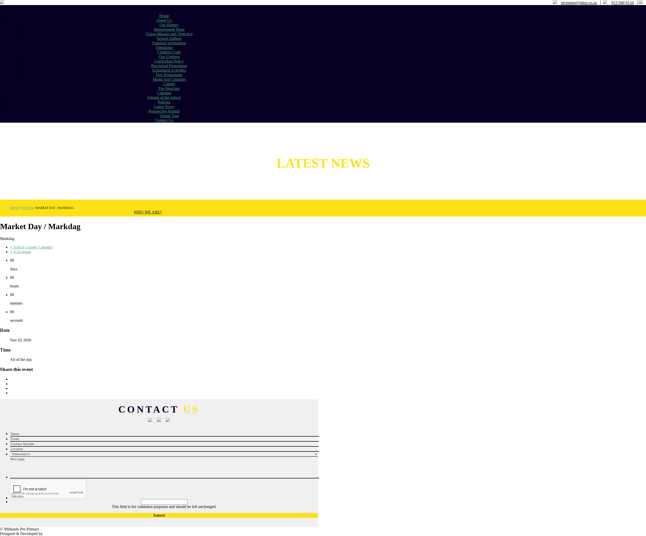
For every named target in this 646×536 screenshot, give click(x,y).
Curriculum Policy (169, 61)
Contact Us (164, 120)
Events (27, 208)
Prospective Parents (164, 111)
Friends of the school (164, 97)
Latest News (164, 106)
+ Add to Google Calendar (31, 247)
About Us (164, 20)
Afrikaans (638, 7)
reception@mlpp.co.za (579, 3)
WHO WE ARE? (148, 212)
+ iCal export (20, 252)
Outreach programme (169, 43)
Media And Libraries (169, 79)
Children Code (169, 52)
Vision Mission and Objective (169, 34)
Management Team (169, 29)
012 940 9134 (622, 3)
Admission (164, 47)
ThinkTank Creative (61, 533)
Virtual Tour (169, 116)
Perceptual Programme (169, 66)
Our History (169, 25)
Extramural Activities (169, 70)
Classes (169, 84)
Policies (164, 102)
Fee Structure (169, 88)
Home (164, 16)
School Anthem (169, 38)
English (622, 7)
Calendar (164, 93)
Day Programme (169, 75)
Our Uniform (169, 57)
